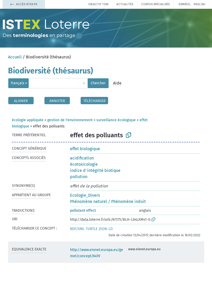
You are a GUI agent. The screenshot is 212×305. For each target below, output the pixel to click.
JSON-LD (106, 229)
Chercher (98, 83)
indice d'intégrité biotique (95, 170)
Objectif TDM (98, 4)
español (185, 4)
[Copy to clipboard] (128, 135)
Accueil (15, 57)
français (17, 83)
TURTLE (91, 229)
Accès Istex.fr (26, 4)
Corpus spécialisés (155, 4)
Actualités (124, 4)
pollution (78, 176)
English (199, 4)
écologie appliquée (27, 120)
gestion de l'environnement (70, 120)
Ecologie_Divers (85, 195)
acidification (82, 158)
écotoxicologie (84, 164)
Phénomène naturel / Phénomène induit (108, 201)
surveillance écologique (116, 120)
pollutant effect (83, 210)
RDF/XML (77, 229)
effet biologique (85, 148)
